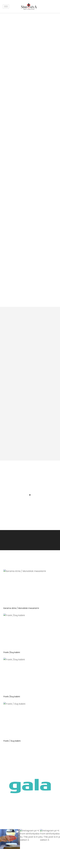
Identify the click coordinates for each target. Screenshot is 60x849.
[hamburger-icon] (6, 6)
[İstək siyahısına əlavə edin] (43, 573)
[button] (10, 839)
